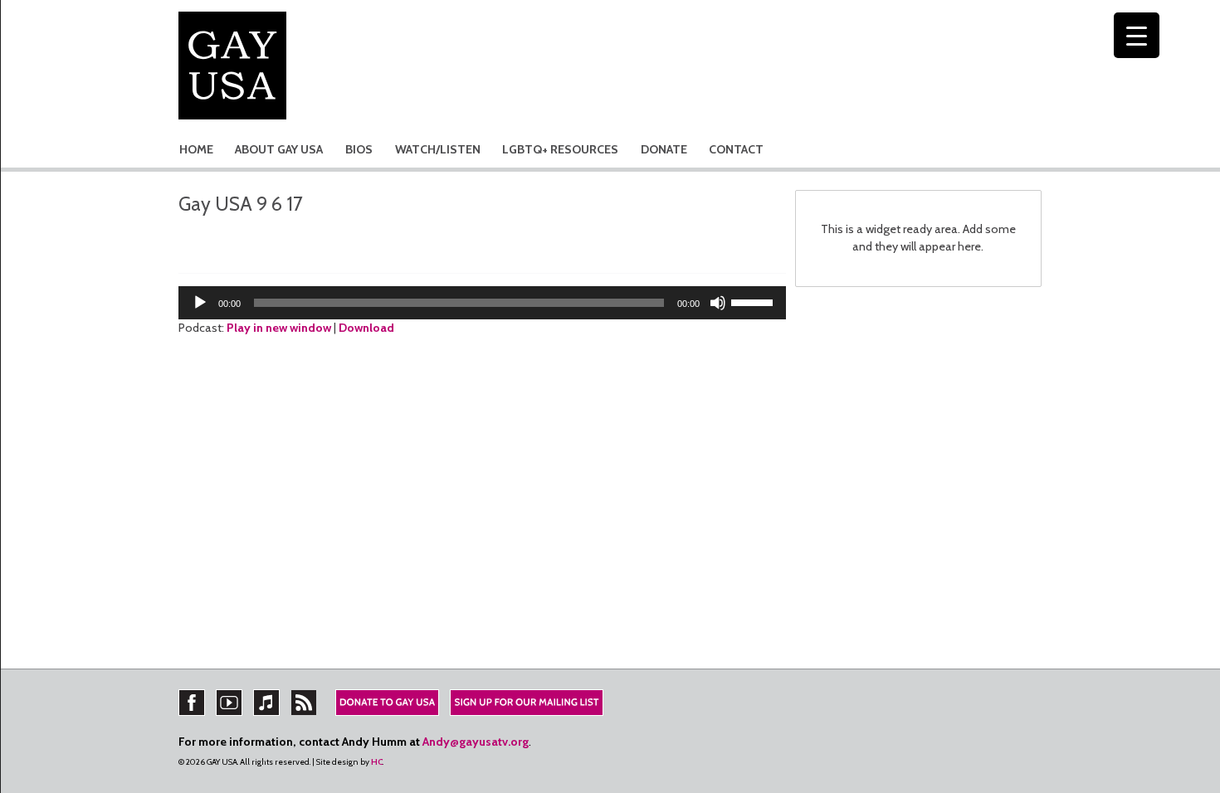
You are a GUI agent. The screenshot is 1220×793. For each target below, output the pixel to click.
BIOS (359, 149)
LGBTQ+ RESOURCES (560, 149)
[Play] (200, 302)
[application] (482, 302)
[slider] (754, 301)
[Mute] (718, 302)
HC (377, 762)
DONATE (664, 149)
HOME (196, 149)
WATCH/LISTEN (438, 149)
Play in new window (279, 327)
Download (366, 327)
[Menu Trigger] (1136, 35)
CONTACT (736, 149)
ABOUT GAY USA (279, 149)
